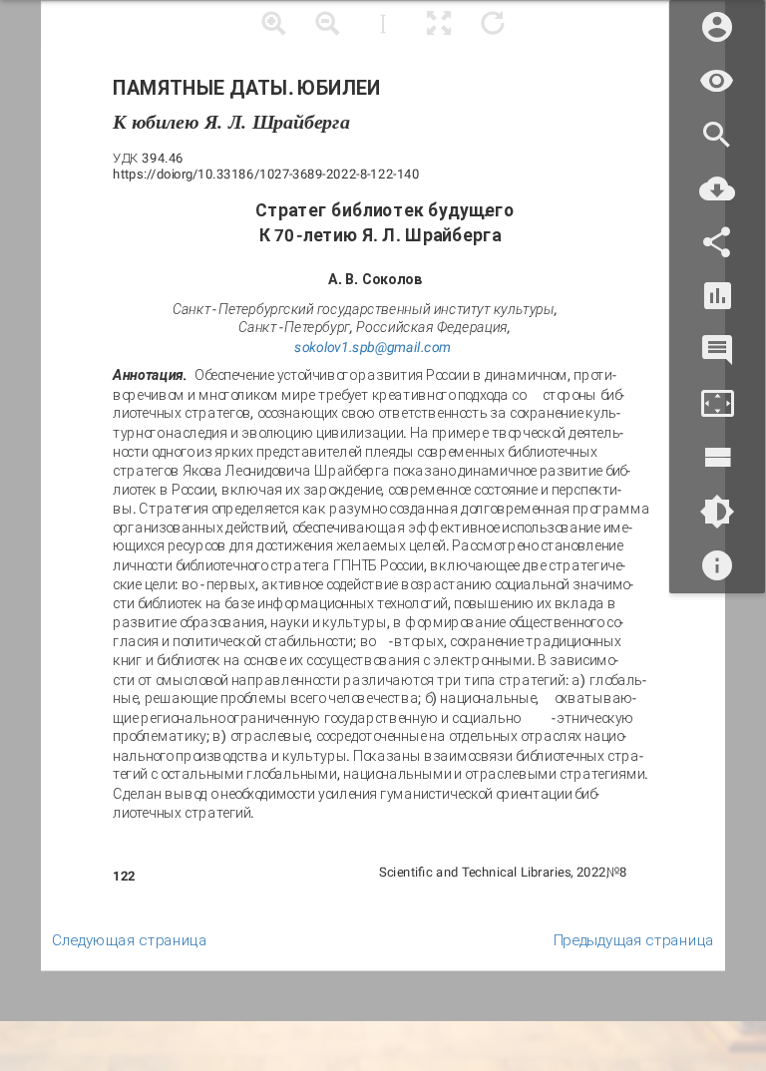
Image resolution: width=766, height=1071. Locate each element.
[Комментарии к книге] (717, 350)
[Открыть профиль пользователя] (717, 27)
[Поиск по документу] (717, 135)
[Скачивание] (717, 189)
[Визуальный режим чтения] (717, 81)
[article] (383, 486)
